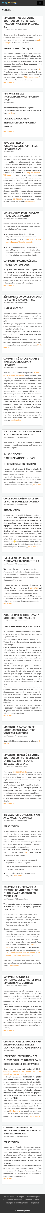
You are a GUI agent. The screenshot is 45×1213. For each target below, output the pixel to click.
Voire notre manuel (31, 77)
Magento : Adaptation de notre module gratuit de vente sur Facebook (19, 730)
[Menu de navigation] (40, 3)
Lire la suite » (9, 83)
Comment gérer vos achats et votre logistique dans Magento (22, 362)
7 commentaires (21, 821)
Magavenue (10, 30)
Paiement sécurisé (32, 1200)
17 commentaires (22, 1136)
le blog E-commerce (32, 173)
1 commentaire (21, 504)
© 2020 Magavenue (22, 1211)
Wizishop (7, 175)
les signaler (17, 199)
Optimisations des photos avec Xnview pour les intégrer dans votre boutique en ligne (23, 1044)
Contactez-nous (9, 1197)
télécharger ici (14, 1111)
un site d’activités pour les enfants (20, 953)
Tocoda (26, 937)
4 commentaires (21, 30)
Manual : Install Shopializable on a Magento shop (21, 96)
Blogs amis (35, 1203)
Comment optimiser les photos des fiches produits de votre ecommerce (22, 1130)
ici (40, 69)
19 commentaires (22, 899)
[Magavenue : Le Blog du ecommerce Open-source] (9, 3)
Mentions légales (33, 1197)
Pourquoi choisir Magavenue (17, 1203)
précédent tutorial (20, 772)
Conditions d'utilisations (13, 1200)
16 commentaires (22, 767)
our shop (11, 113)
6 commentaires (21, 303)
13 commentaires (22, 437)
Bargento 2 (34, 588)
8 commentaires (21, 986)
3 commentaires (21, 219)
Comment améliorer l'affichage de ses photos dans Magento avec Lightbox (22, 980)
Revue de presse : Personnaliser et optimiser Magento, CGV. (21, 146)
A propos (20, 1197)
